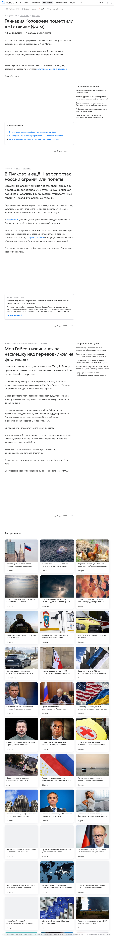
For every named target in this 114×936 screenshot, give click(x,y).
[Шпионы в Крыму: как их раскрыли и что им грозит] (21, 627)
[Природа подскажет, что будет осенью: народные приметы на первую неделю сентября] (92, 592)
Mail (3, 934)
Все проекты (28, 934)
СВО (43, 9)
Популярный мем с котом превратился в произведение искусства (36, 136)
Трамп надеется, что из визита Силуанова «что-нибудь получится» (91, 104)
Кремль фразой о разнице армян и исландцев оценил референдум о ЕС (92, 98)
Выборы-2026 (13, 9)
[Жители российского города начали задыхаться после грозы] (57, 592)
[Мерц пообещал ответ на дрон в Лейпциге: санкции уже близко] (92, 842)
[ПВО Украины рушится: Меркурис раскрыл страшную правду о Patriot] (21, 877)
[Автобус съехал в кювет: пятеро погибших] (92, 627)
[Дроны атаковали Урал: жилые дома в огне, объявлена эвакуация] (57, 627)
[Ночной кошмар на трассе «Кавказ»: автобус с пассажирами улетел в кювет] (92, 735)
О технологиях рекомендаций (53, 934)
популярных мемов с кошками (51, 69)
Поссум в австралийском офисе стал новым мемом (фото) (33, 132)
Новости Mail (24, 16)
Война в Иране (30, 9)
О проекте (38, 934)
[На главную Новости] (11, 2)
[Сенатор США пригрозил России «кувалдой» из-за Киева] (21, 735)
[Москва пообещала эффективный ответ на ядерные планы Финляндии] (21, 806)
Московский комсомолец (28, 343)
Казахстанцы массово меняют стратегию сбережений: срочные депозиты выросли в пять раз (90, 349)
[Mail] (3, 2)
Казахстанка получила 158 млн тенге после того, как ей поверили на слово (92, 368)
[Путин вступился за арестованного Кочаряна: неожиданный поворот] (57, 699)
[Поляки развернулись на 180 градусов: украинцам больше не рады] (57, 663)
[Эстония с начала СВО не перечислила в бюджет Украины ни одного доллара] (92, 663)
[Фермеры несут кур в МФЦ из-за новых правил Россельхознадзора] (92, 556)
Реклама (19, 934)
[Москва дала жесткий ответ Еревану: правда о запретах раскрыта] (21, 556)
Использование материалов (96, 934)
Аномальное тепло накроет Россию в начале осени (92, 91)
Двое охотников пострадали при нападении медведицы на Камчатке (91, 355)
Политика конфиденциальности (75, 934)
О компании (10, 934)
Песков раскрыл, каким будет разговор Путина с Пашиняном (89, 116)
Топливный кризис (56, 9)
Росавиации (12, 219)
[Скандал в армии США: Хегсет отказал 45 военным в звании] (21, 699)
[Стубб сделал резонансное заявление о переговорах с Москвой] (57, 735)
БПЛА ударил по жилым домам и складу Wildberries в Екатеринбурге (91, 361)
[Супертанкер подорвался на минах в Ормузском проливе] (92, 770)
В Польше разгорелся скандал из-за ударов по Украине (91, 110)
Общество (36, 16)
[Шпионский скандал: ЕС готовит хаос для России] (57, 913)
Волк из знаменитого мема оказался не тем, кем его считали (34, 139)
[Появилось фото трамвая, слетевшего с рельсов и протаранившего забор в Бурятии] (21, 770)
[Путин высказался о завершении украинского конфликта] (57, 842)
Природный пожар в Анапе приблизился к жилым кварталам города (90, 374)
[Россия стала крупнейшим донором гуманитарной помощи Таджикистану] (57, 770)
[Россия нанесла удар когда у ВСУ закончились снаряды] (92, 913)
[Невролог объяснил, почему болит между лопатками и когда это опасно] (92, 806)
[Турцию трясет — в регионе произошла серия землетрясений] (57, 877)
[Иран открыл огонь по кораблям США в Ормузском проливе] (92, 877)
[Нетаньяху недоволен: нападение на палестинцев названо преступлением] (21, 842)
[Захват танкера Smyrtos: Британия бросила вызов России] (21, 592)
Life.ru (18, 169)
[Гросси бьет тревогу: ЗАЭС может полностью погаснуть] (57, 806)
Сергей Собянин (36, 237)
